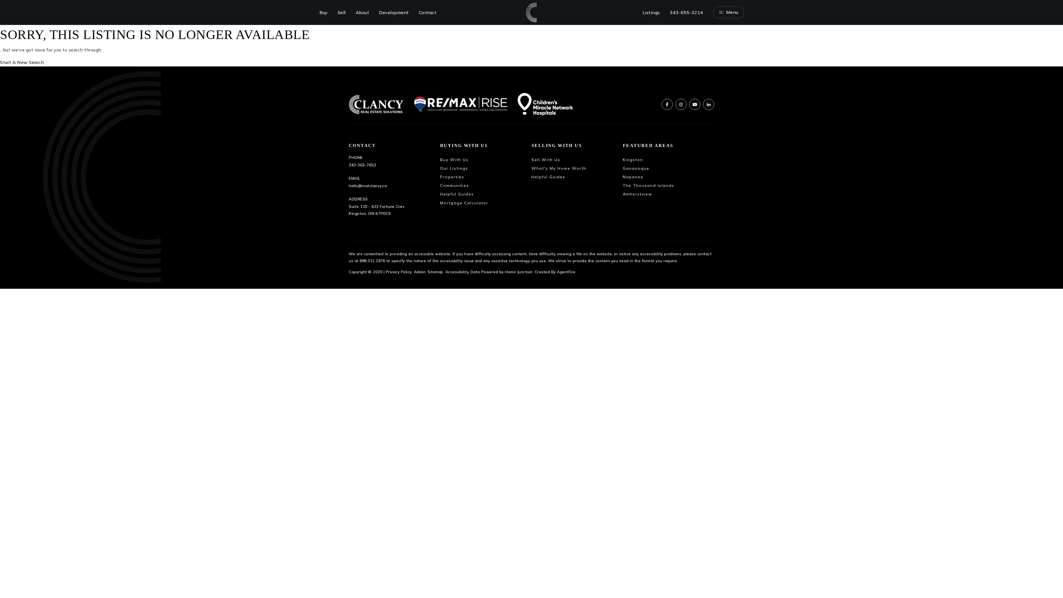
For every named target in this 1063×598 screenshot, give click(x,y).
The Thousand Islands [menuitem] (648, 185)
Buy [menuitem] (323, 12)
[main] (531, 45)
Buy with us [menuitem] (454, 159)
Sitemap (435, 271)
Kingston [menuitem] (633, 159)
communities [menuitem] (454, 185)
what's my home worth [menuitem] (559, 168)
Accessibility (457, 271)
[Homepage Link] (531, 12)
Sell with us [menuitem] (546, 159)
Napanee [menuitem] (633, 176)
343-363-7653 (362, 165)
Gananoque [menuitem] (636, 168)
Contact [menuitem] (428, 12)
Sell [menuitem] (342, 12)
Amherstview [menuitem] (637, 194)
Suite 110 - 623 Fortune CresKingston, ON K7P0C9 (376, 210)
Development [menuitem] (394, 12)
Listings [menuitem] (651, 12)
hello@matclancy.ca (368, 185)
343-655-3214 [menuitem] (686, 12)
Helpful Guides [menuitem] (548, 176)
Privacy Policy (399, 271)
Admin (420, 271)
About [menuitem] (362, 12)
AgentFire (566, 271)
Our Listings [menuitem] (454, 168)
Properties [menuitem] (452, 176)
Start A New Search (22, 62)
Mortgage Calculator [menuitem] (464, 202)
